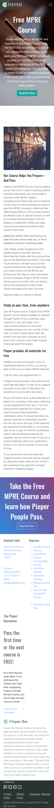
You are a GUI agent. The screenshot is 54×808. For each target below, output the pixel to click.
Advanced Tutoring (37, 577)
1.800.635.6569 (12, 572)
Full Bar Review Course (40, 548)
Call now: (8, 568)
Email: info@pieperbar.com (14, 581)
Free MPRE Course (38, 555)
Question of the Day (40, 606)
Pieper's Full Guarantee (14, 710)
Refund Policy (20, 796)
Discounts (35, 794)
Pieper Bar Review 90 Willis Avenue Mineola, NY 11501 (13, 552)
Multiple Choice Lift (40, 584)
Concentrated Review (39, 563)
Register (45, 794)
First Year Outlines (37, 570)
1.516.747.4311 (12, 575)
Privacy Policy (7, 796)
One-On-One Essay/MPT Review (38, 593)
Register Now (27, 93)
